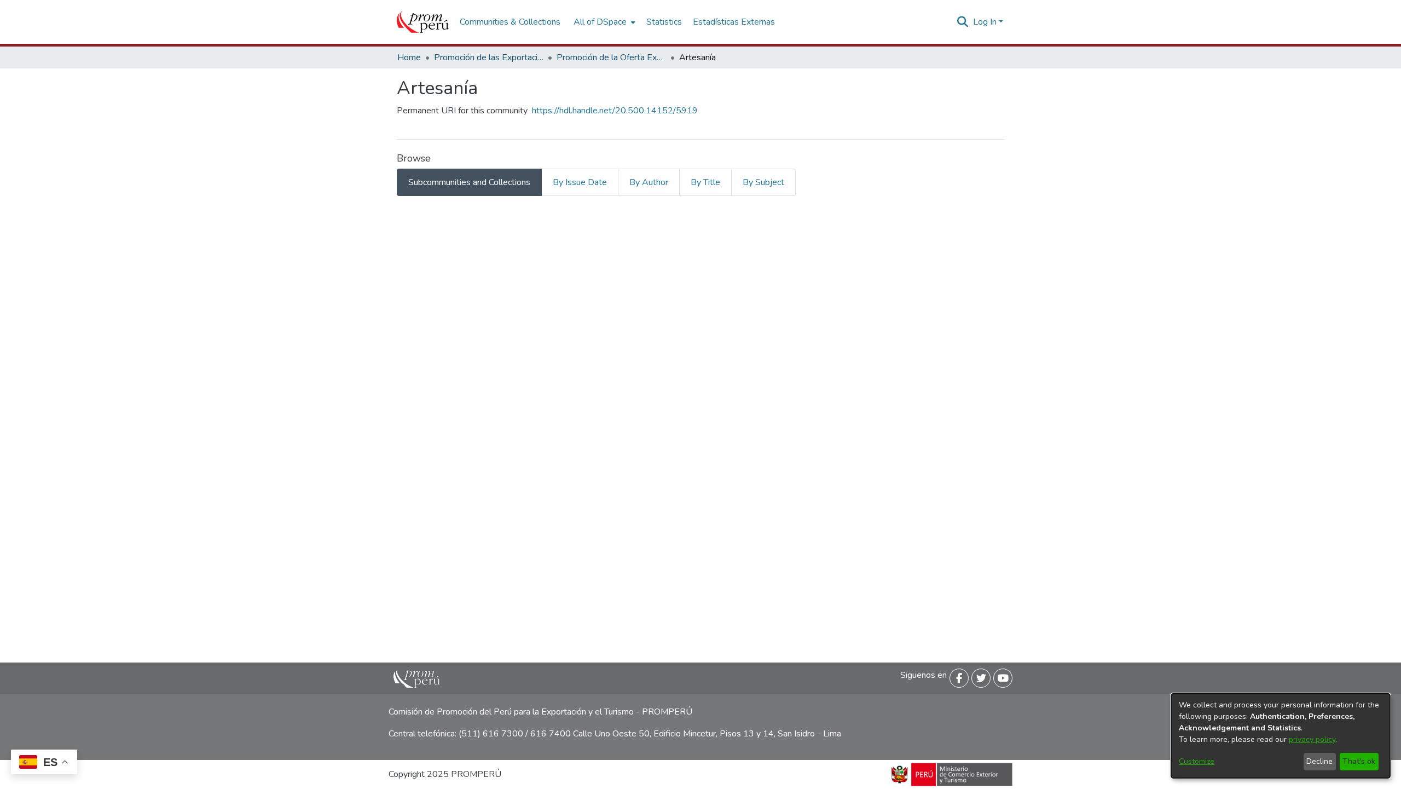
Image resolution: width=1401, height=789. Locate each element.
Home (409, 57)
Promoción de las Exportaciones (488, 57)
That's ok (1358, 761)
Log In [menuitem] (985, 22)
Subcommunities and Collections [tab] (469, 182)
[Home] (423, 22)
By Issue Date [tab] (580, 182)
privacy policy (1312, 739)
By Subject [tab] (763, 182)
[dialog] (1280, 736)
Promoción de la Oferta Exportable (611, 57)
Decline (1319, 761)
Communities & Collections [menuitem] (510, 22)
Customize (1196, 761)
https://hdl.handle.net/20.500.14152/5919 (615, 111)
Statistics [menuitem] (664, 22)
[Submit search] (963, 21)
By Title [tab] (705, 182)
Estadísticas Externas (734, 22)
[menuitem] (603, 21)
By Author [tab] (648, 182)
